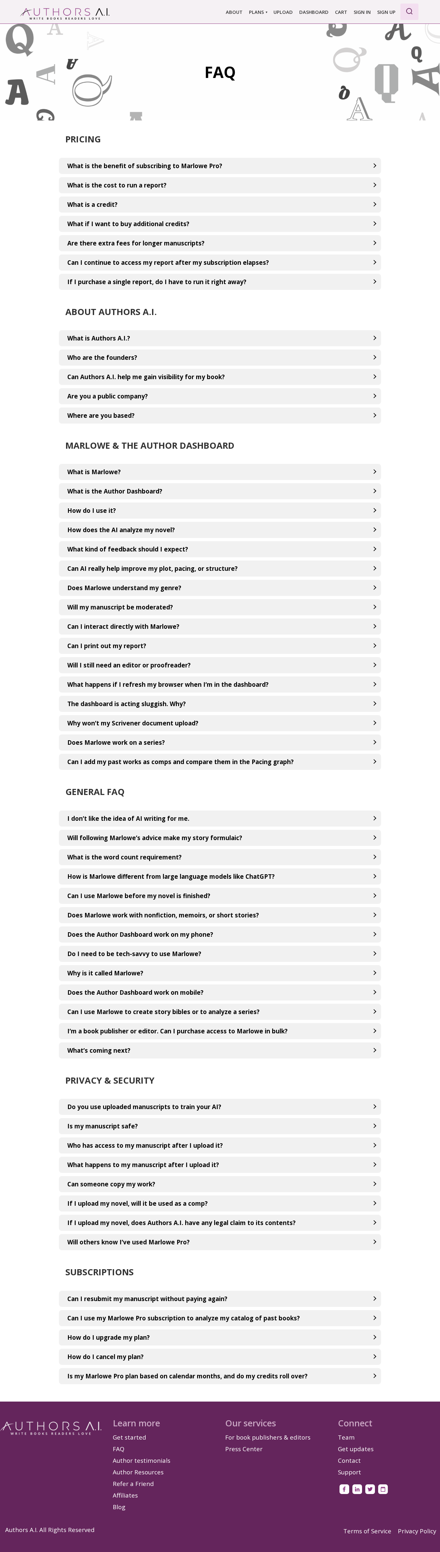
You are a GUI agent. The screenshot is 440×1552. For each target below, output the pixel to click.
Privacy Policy (417, 1531)
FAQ (118, 1449)
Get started (129, 1437)
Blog (119, 1507)
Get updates (356, 1449)
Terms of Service (367, 1531)
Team (346, 1437)
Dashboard (314, 12)
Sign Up (386, 12)
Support (349, 1472)
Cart (341, 12)
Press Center (244, 1449)
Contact (349, 1460)
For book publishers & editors (268, 1437)
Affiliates (125, 1495)
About (234, 12)
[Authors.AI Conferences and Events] (383, 1489)
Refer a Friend (133, 1484)
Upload (283, 12)
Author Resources (138, 1472)
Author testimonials (141, 1460)
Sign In (362, 12)
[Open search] (409, 12)
